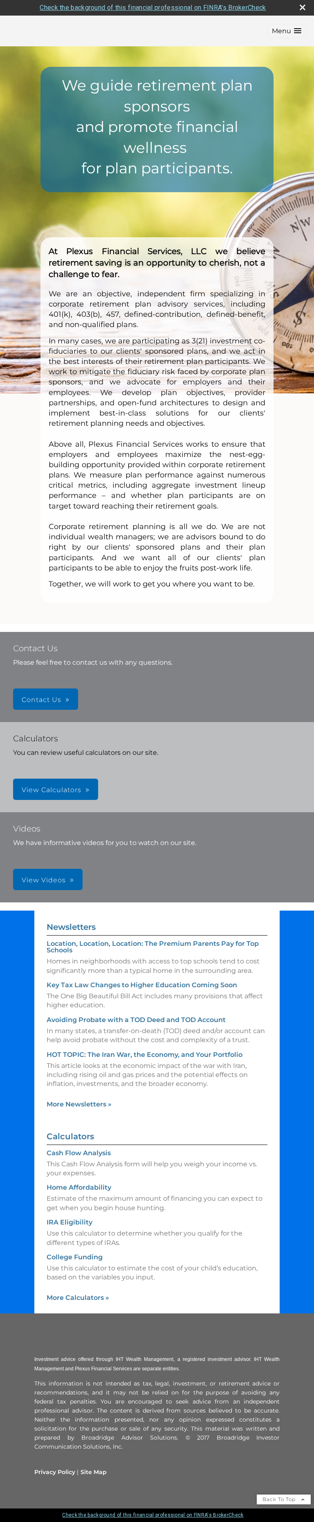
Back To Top (279, 1499)
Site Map (94, 1472)
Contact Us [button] (41, 700)
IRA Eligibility (69, 1222)
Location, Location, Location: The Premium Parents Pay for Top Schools (153, 947)
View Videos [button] (44, 880)
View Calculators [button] (51, 790)
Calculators (70, 1136)
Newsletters (71, 927)
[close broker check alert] (302, 7)
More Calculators (78, 1298)
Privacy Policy (54, 1472)
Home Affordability (79, 1187)
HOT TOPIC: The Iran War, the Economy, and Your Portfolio (144, 1055)
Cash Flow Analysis (79, 1153)
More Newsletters (79, 1104)
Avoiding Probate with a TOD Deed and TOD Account (136, 1020)
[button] (286, 31)
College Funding (75, 1257)
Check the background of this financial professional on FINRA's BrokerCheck (153, 7)
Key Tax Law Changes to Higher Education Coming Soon (142, 985)
